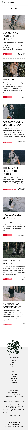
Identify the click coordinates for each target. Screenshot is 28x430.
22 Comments (21, 189)
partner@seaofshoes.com (14, 415)
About (14, 360)
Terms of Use (14, 364)
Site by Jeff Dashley (14, 394)
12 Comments (21, 97)
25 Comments (21, 143)
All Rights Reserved (14, 392)
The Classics (11, 79)
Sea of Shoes (9, 2)
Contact (14, 362)
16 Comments (21, 279)
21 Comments (21, 325)
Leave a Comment (20, 54)
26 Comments (21, 235)
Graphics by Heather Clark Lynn (14, 396)
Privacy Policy (14, 366)
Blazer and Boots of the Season (11, 35)
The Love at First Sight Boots (10, 171)
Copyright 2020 (14, 390)
